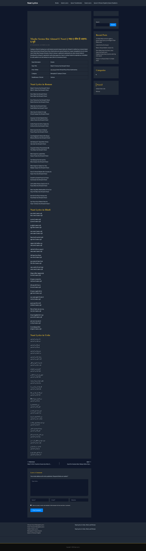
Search (97, 22)
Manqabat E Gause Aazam (34, 531)
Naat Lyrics (32, 3)
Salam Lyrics (87, 3)
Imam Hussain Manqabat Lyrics (35, 527)
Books (57, 3)
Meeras (98, 91)
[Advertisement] (59, 25)
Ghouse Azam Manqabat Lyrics (35, 525)
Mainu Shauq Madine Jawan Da (104, 47)
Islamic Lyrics (64, 3)
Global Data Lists (100, 88)
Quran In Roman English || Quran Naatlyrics (105, 3)
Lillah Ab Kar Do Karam (102, 45)
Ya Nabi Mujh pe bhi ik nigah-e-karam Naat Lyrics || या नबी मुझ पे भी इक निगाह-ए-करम (105, 40)
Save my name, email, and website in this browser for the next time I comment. (51, 505)
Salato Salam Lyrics (32, 529)
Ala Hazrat (53, 69)
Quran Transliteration (76, 3)
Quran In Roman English (34, 533)
